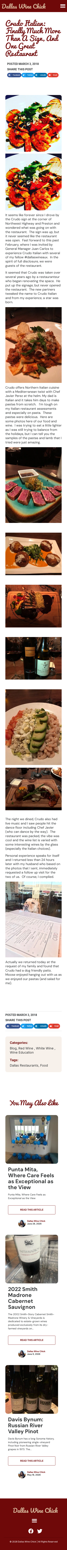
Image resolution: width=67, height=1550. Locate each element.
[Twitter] (39, 1531)
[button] (63, 6)
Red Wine (26, 1048)
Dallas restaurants (24, 1065)
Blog (13, 1048)
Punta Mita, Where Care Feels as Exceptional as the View (31, 1178)
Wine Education (22, 1052)
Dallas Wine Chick (36, 1221)
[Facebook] (30, 1531)
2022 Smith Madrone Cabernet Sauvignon (23, 1298)
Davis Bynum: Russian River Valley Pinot (25, 1425)
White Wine (45, 1048)
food (44, 1065)
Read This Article (31, 1209)
